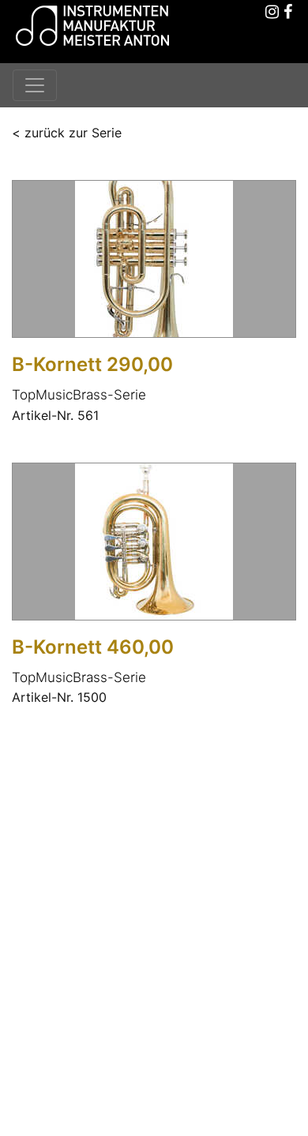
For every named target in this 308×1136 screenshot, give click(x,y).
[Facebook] (288, 12)
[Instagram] (272, 12)
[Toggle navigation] (35, 85)
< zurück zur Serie (67, 133)
